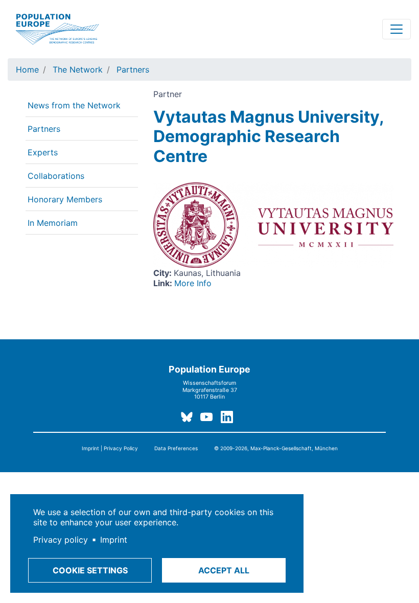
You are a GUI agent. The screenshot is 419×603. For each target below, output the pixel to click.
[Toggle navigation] (396, 29)
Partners (133, 69)
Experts (43, 152)
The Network (78, 69)
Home (27, 69)
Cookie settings (90, 570)
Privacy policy (60, 540)
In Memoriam (53, 223)
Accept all (223, 570)
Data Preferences (176, 448)
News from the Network (74, 105)
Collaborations (56, 176)
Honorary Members (65, 199)
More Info (193, 283)
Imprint (113, 540)
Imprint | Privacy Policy (110, 448)
